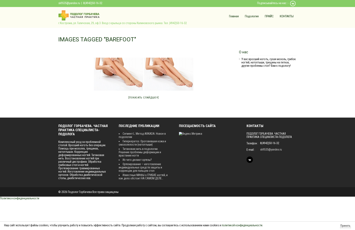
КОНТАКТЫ (287, 16)
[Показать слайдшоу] (143, 97)
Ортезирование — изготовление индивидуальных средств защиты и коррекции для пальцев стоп (140, 167)
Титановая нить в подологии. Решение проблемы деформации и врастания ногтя (140, 152)
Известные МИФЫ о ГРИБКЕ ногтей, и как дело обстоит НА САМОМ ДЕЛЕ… (143, 176)
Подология (252, 16)
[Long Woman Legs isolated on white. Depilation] (118, 74)
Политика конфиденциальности (19, 198)
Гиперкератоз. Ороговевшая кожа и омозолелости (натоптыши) (142, 143)
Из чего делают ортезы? (137, 159)
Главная (234, 16)
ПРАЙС (269, 16)
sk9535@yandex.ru (69, 3)
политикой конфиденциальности (242, 225)
